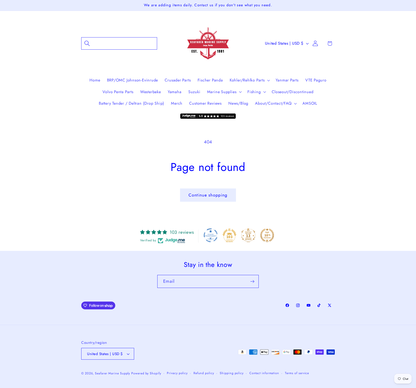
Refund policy (203, 373)
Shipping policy (232, 373)
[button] (119, 43)
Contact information (264, 373)
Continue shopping (207, 195)
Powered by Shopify (146, 373)
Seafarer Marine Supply (112, 373)
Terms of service (297, 373)
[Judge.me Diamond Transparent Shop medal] (211, 235)
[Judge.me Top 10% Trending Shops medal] (267, 235)
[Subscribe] (252, 281)
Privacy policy (177, 373)
